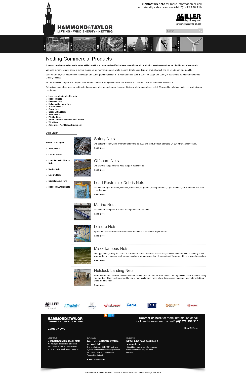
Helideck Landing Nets (59, 187)
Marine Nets (54, 169)
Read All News (191, 328)
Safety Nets (54, 148)
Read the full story (97, 359)
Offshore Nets (55, 154)
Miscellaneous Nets (58, 181)
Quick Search (52, 133)
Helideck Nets (55, 99)
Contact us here (153, 4)
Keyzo (158, 372)
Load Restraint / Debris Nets (119, 182)
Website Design (145, 372)
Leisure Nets (55, 175)
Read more (99, 148)
